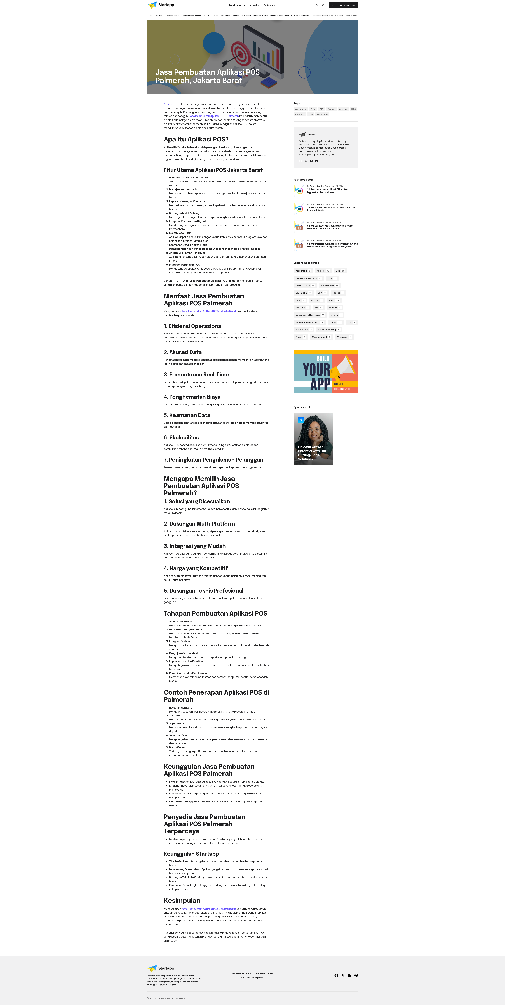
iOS (318, 307)
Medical (336, 314)
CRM (313, 109)
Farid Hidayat (316, 186)
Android (323, 270)
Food (300, 300)
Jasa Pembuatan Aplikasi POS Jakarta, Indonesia (241, 15)
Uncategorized (321, 337)
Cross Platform (305, 285)
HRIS (353, 109)
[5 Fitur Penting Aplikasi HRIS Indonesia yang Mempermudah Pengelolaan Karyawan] (299, 245)
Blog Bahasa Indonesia (308, 278)
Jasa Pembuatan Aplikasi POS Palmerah (214, 116)
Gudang (343, 109)
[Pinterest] (316, 161)
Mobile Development (242, 973)
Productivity (304, 329)
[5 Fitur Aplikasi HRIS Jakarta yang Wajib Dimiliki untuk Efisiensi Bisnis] (299, 227)
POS (311, 114)
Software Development (252, 977)
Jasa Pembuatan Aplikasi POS (167, 15)
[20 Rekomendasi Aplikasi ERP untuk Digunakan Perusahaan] (299, 191)
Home (149, 15)
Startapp (169, 104)
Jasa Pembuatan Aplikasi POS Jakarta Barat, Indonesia (286, 15)
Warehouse (322, 114)
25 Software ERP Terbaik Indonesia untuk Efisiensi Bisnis (331, 209)
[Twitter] (306, 161)
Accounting (301, 109)
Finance (331, 109)
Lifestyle (334, 307)
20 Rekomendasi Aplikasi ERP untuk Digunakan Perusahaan (327, 191)
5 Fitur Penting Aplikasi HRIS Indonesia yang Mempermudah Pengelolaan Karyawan (332, 245)
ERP (321, 109)
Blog (340, 270)
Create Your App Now (343, 5)
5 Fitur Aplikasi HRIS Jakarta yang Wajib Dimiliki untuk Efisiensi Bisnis (330, 227)
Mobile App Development (309, 322)
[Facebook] (300, 161)
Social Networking (328, 329)
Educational (303, 292)
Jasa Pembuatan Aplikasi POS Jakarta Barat (208, 311)
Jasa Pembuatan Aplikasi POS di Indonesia (200, 15)
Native (335, 322)
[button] (317, 5)
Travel (301, 337)
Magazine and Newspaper (310, 314)
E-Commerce (329, 285)
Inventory (299, 114)
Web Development (265, 973)
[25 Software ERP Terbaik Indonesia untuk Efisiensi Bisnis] (299, 209)
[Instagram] (311, 161)
